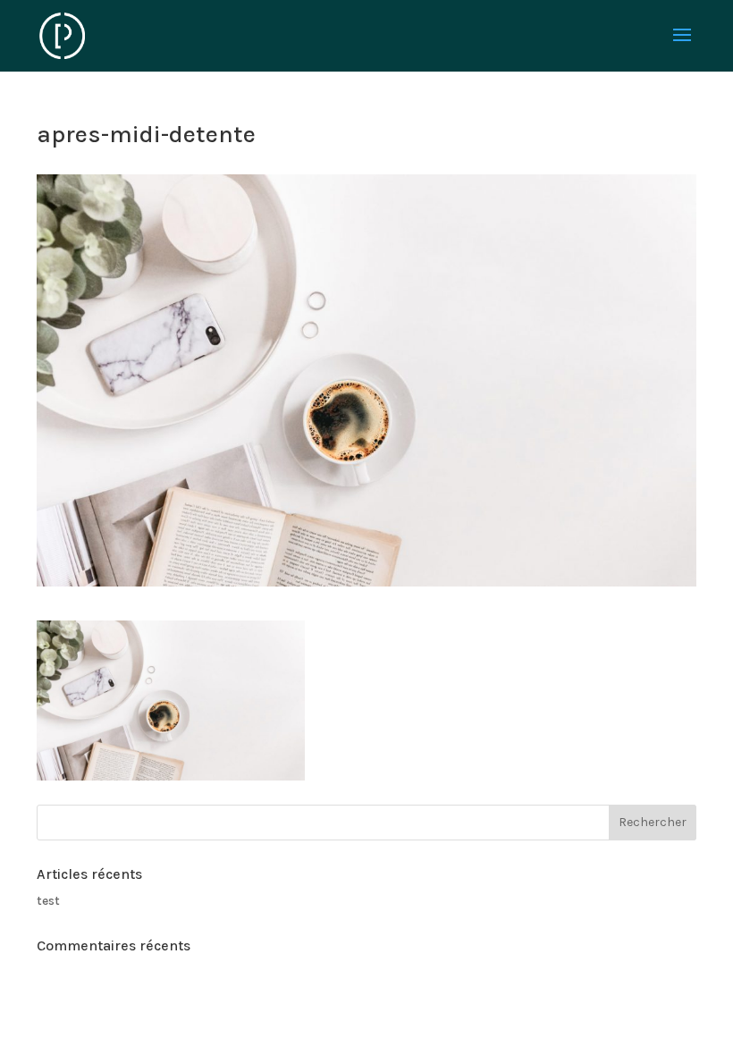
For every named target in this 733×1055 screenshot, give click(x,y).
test (48, 900)
